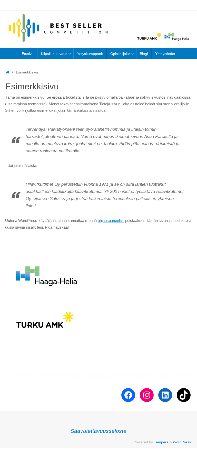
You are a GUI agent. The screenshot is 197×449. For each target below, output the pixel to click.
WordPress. (182, 442)
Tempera (161, 442)
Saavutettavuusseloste (98, 431)
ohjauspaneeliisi (111, 220)
